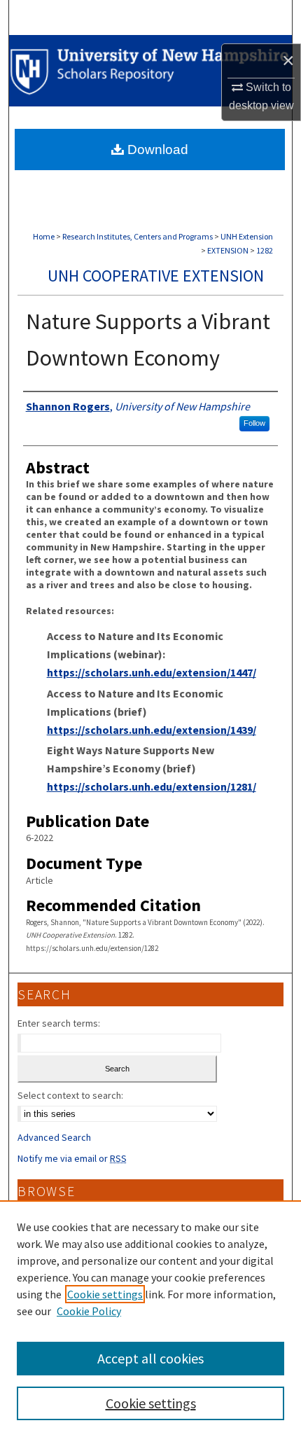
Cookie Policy (89, 1311)
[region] (150, 1318)
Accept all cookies (150, 1358)
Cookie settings (105, 1294)
